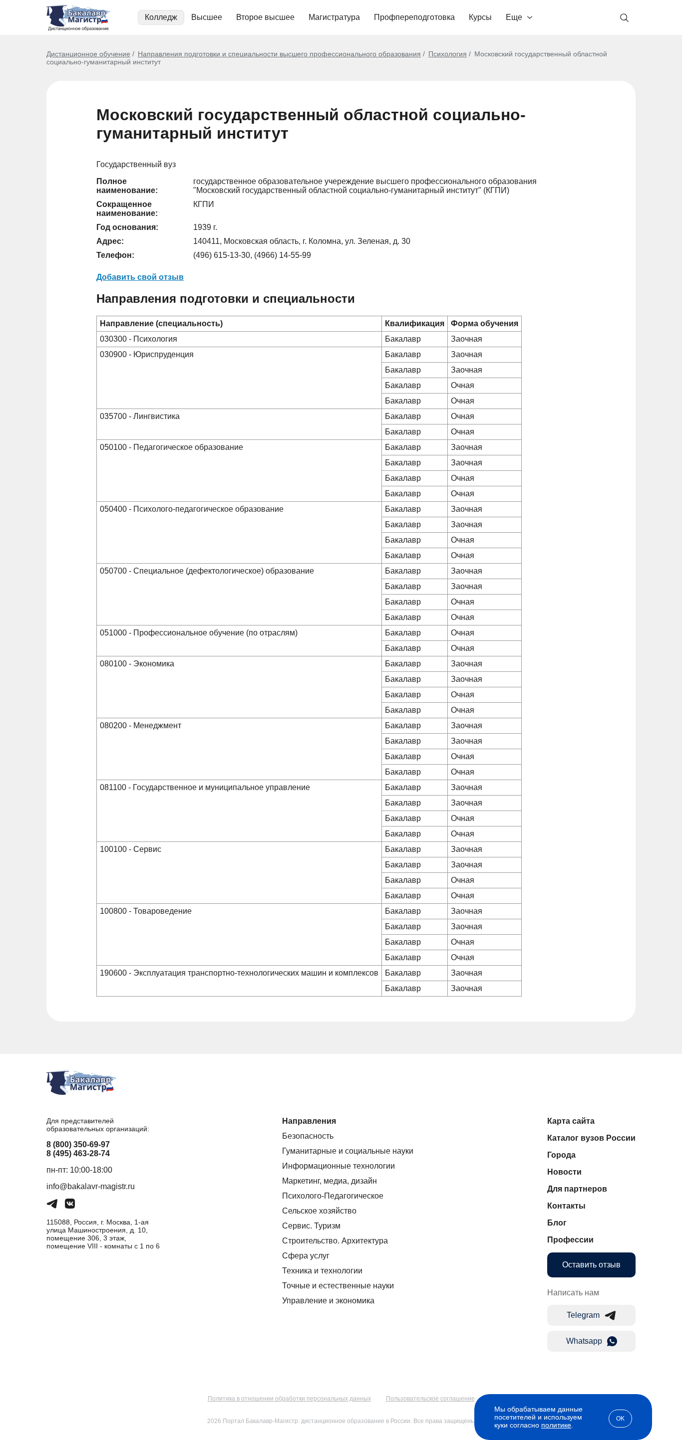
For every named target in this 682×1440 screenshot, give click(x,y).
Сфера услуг (306, 1255)
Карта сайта (571, 1121)
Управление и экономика (328, 1300)
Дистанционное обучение (88, 54)
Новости (564, 1172)
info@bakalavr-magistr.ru (90, 1186)
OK (620, 1418)
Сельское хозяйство (319, 1211)
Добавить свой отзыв (140, 277)
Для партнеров (577, 1189)
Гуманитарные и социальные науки (347, 1151)
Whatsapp (584, 1341)
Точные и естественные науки (338, 1285)
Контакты (566, 1206)
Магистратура (334, 17)
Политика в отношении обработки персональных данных (289, 1398)
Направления (309, 1121)
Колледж (161, 17)
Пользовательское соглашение (430, 1398)
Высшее (206, 17)
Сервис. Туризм (311, 1226)
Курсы (480, 17)
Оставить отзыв (591, 1264)
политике (556, 1425)
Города (561, 1155)
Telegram (583, 1315)
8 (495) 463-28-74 (78, 1153)
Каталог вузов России (591, 1138)
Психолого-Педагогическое (332, 1196)
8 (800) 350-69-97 (78, 1144)
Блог (557, 1223)
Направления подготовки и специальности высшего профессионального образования (279, 54)
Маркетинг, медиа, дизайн (329, 1181)
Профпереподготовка (414, 17)
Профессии (570, 1239)
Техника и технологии (322, 1270)
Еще (514, 17)
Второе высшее (265, 17)
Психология (447, 54)
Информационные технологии (338, 1166)
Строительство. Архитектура (335, 1240)
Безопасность (308, 1136)
